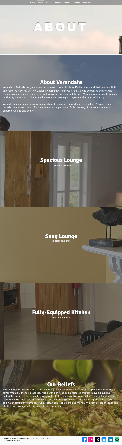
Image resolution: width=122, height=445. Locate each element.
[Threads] (97, 439)
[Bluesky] (104, 439)
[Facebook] (84, 439)
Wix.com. (17, 441)
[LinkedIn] (110, 439)
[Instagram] (90, 439)
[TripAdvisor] (117, 439)
